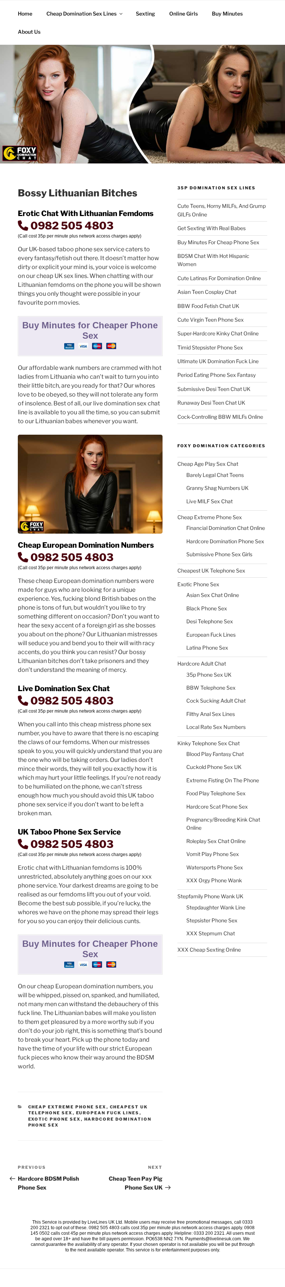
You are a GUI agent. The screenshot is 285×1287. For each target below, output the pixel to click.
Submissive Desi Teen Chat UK (213, 389)
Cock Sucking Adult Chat (216, 700)
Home (25, 13)
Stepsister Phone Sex (212, 920)
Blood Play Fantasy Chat (215, 754)
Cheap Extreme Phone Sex (67, 1106)
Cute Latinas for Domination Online (219, 278)
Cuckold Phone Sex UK (214, 767)
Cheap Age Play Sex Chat (207, 464)
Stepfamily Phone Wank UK (210, 896)
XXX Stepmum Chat (210, 933)
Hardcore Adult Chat (201, 663)
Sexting (145, 13)
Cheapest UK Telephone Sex (211, 570)
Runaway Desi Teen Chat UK (211, 402)
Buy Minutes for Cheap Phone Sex (218, 242)
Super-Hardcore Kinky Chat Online (218, 333)
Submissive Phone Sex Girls (219, 554)
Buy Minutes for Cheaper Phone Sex (90, 330)
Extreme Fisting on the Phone (222, 780)
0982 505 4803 (71, 225)
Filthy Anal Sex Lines (210, 714)
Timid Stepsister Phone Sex (210, 347)
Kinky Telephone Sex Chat (208, 743)
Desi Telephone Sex (209, 621)
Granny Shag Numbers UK (217, 488)
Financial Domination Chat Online (225, 528)
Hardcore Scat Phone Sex (217, 806)
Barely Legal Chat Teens (215, 475)
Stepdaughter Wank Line (215, 907)
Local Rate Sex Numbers (216, 727)
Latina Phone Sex (207, 647)
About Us (29, 32)
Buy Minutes (227, 13)
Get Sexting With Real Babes (211, 228)
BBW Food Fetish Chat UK (208, 306)
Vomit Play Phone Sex (212, 854)
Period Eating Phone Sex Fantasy (216, 375)
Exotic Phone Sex (54, 1119)
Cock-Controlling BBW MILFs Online (220, 417)
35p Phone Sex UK (209, 674)
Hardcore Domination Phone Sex (225, 541)
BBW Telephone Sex (211, 687)
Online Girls (183, 13)
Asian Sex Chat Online (212, 595)
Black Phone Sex (206, 608)
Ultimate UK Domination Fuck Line (218, 361)
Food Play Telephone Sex (216, 793)
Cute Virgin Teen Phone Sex (210, 319)
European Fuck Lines (108, 1112)
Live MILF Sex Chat (209, 501)
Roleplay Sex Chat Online (216, 841)
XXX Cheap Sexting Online (209, 949)
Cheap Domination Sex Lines (81, 13)
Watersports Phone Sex (214, 867)
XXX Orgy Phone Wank (214, 880)
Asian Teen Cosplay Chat (206, 292)
